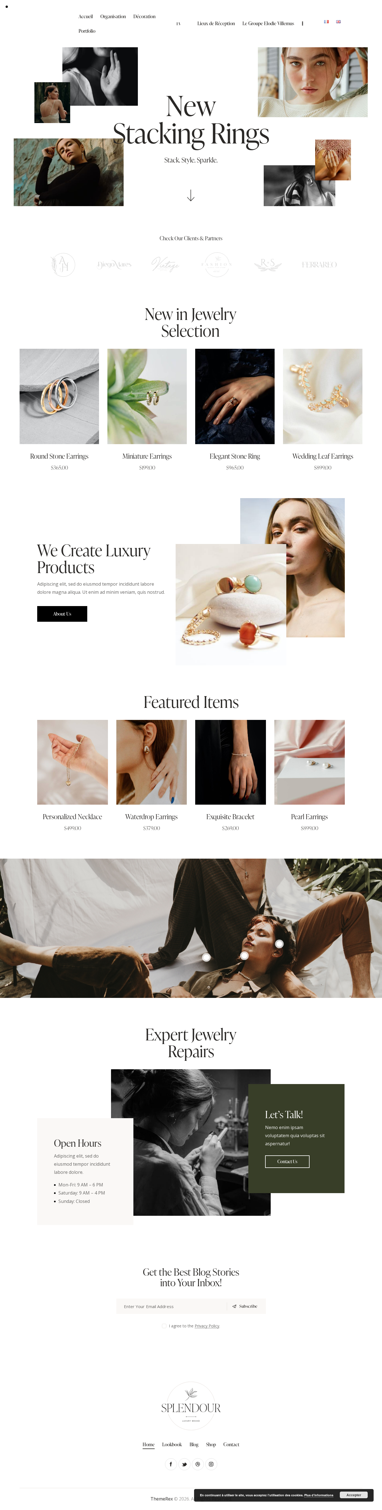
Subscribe (248, 1306)
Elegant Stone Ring (235, 456)
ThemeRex (161, 1499)
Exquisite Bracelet (230, 816)
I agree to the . (194, 1325)
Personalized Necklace (72, 816)
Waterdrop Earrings (151, 816)
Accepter (353, 1494)
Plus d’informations (318, 1495)
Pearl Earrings (309, 816)
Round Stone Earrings (59, 456)
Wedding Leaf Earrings (323, 456)
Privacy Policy (207, 1326)
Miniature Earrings (147, 456)
